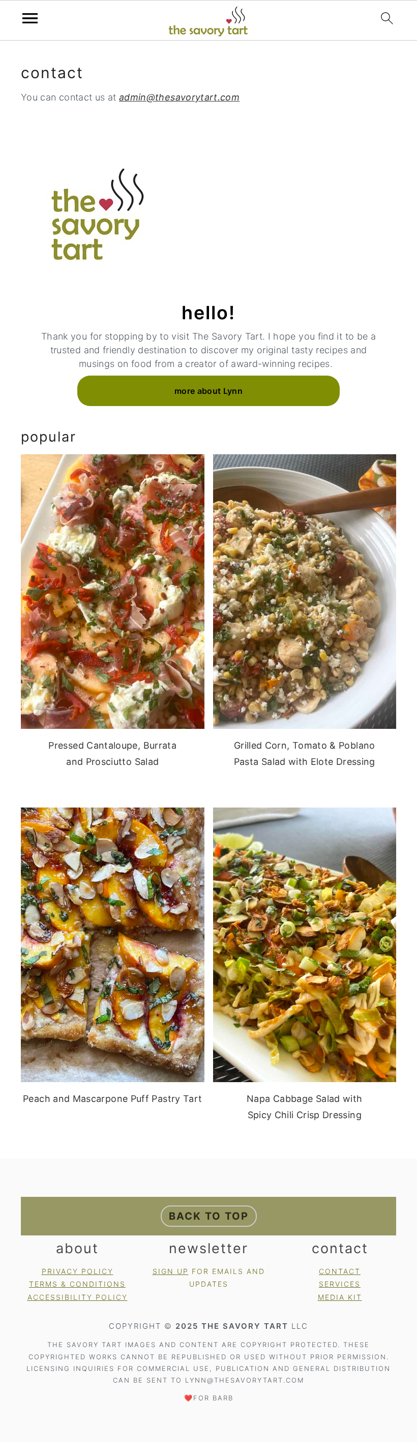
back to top (209, 1216)
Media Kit (340, 1297)
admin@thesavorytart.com (179, 97)
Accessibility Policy (77, 1297)
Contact (340, 1271)
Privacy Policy (77, 1271)
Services (340, 1284)
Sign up (171, 1271)
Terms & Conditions (77, 1284)
